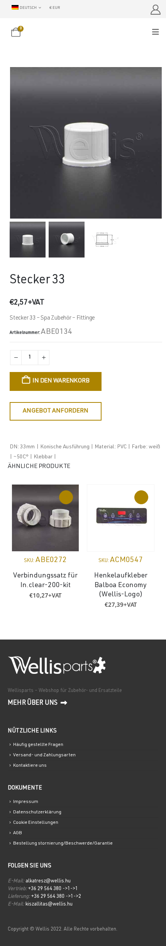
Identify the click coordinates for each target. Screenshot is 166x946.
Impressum (25, 802)
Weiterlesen (66, 497)
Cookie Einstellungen (35, 822)
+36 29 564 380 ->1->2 (56, 896)
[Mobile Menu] (158, 32)
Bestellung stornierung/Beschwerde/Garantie (63, 843)
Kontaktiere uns (30, 765)
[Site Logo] (83, 33)
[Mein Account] (155, 10)
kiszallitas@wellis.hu (49, 904)
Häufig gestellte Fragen (38, 744)
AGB (17, 833)
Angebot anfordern (55, 411)
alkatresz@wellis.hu (48, 881)
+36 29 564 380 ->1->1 (53, 889)
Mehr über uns (33, 703)
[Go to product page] (45, 518)
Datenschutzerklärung (37, 812)
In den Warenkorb (60, 381)
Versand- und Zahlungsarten (44, 755)
